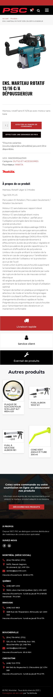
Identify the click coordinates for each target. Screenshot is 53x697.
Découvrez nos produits (26, 507)
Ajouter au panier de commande (26, 125)
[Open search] (38, 10)
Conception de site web (12, 693)
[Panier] (32, 11)
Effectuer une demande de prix (22, 134)
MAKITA (19, 165)
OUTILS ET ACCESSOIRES (25, 161)
